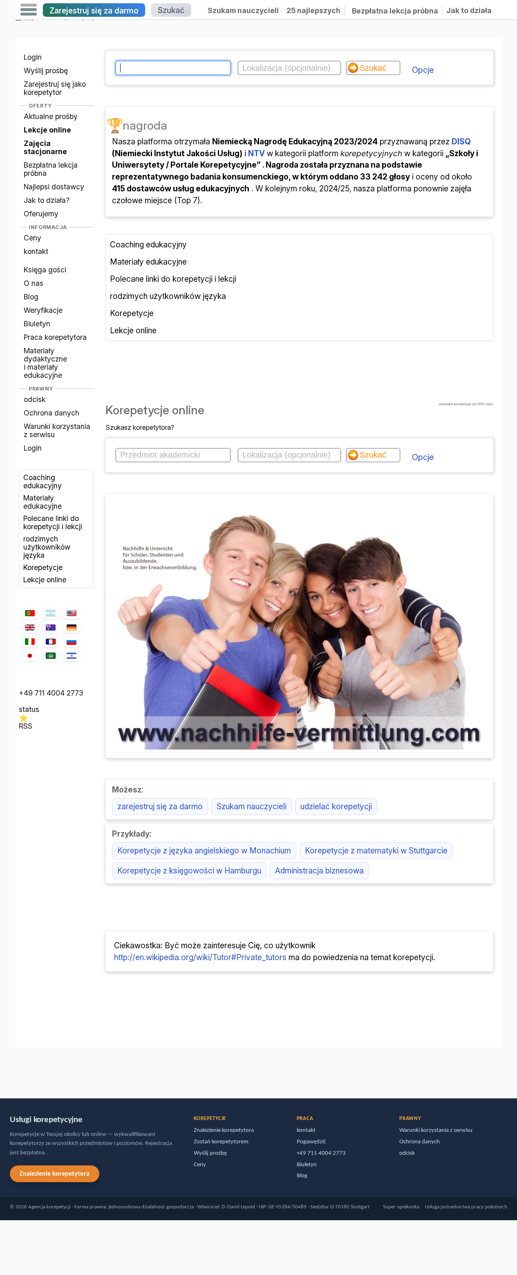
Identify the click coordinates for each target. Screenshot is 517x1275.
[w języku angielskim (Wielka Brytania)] (30, 627)
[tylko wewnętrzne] (18, 1069)
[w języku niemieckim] (71, 627)
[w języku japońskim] (30, 655)
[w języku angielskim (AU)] (51, 627)
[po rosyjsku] (71, 642)
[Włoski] (30, 642)
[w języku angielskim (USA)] (71, 613)
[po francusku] (51, 641)
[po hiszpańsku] (51, 613)
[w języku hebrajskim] (71, 655)
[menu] (28, 10)
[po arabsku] (51, 656)
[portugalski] (30, 613)
